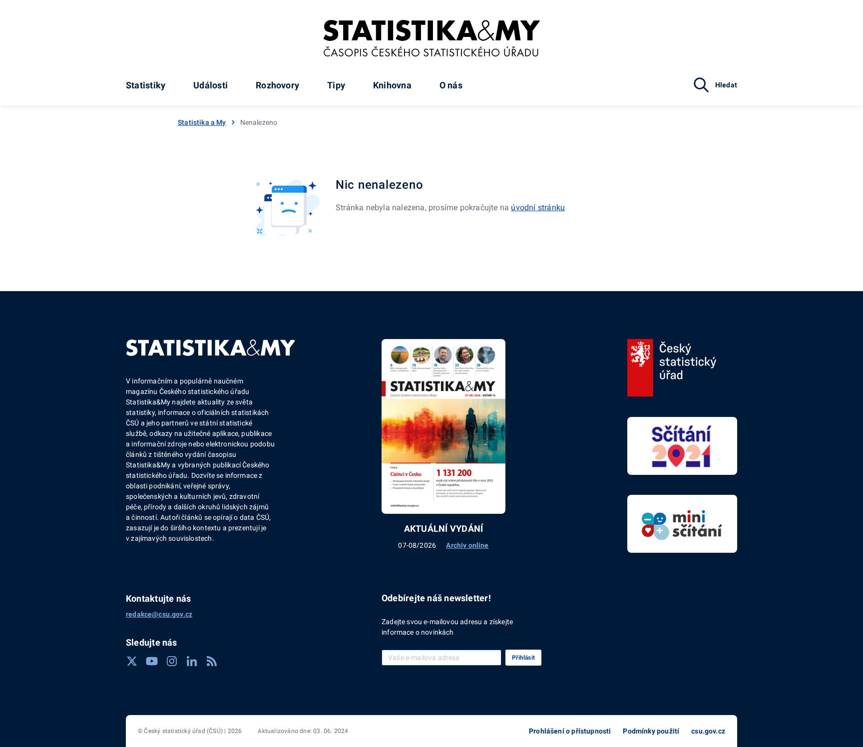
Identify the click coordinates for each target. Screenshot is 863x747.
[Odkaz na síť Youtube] (152, 661)
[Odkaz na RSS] (212, 661)
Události (210, 85)
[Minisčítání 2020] (682, 524)
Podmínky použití (651, 731)
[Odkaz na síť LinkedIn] (192, 661)
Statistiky (145, 85)
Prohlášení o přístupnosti (570, 731)
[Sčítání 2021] (682, 446)
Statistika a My (202, 122)
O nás (450, 85)
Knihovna (392, 85)
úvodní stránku (538, 207)
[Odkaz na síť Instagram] (172, 661)
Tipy (336, 85)
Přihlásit (523, 657)
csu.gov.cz (708, 731)
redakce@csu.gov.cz (159, 614)
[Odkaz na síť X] (132, 661)
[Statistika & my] (431, 38)
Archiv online (467, 545)
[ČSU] (672, 368)
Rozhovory (277, 85)
